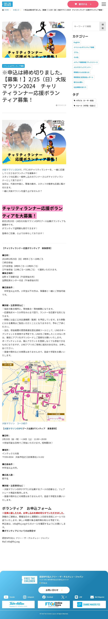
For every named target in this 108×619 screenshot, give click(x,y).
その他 (76, 57)
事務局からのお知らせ (81, 72)
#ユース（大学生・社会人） (86, 105)
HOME (6, 10)
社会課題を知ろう (80, 87)
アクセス (44, 583)
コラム (76, 52)
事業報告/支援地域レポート (83, 77)
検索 (103, 26)
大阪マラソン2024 (10, 169)
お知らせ (16, 10)
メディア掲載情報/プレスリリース (86, 62)
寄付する (83, 4)
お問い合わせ (52, 590)
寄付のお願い (78, 82)
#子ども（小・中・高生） (85, 100)
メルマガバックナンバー (82, 67)
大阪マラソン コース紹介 (14, 423)
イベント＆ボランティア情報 (84, 47)
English (77, 42)
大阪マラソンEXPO (13, 428)
